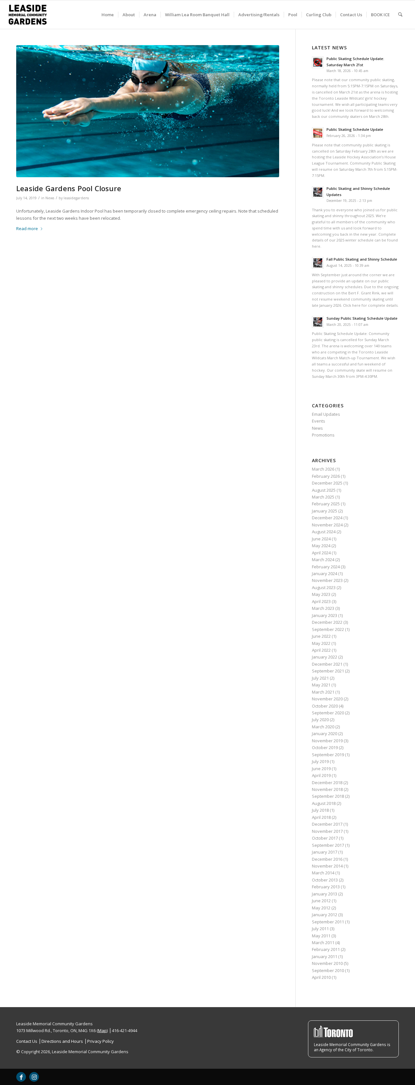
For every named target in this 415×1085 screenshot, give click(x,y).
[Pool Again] (147, 111)
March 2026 (323, 469)
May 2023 (321, 594)
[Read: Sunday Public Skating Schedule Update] (318, 322)
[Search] (400, 14)
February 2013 (326, 887)
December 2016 (327, 859)
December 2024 (327, 518)
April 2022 (321, 650)
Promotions (323, 435)
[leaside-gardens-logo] (27, 14)
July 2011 (320, 928)
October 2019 (325, 747)
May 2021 (321, 685)
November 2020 (327, 699)
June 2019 (321, 768)
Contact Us (26, 1041)
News (49, 198)
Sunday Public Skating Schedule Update (361, 318)
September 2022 (328, 629)
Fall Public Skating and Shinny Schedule (361, 259)
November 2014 (327, 866)
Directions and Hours (62, 1041)
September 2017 (328, 845)
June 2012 (321, 901)
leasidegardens (76, 198)
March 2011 (323, 942)
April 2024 (321, 553)
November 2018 (327, 789)
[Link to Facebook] (21, 1077)
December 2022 (327, 622)
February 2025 (326, 504)
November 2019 (327, 741)
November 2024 (327, 525)
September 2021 (328, 671)
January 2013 (324, 894)
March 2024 (323, 559)
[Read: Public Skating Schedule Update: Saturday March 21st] (318, 62)
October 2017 (325, 838)
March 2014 (323, 873)
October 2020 (325, 706)
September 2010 (328, 970)
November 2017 (327, 831)
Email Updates (326, 414)
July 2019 (320, 761)
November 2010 (327, 963)
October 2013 (325, 880)
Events (318, 421)
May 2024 (321, 546)
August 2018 (324, 803)
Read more (27, 228)
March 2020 (323, 727)
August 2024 (324, 532)
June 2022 (321, 636)
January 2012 (324, 915)
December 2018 (327, 782)
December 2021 (327, 664)
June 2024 (321, 539)
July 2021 (320, 678)
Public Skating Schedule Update (354, 129)
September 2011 (328, 922)
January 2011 (324, 956)
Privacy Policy (100, 1041)
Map (102, 1030)
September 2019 (328, 755)
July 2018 (320, 810)
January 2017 (324, 852)
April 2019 (321, 775)
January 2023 (324, 615)
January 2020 (324, 733)
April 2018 (321, 817)
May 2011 (321, 936)
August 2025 (324, 490)
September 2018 (328, 796)
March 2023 (323, 608)
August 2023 (324, 587)
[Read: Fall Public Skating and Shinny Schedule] (318, 263)
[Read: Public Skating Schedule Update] (318, 133)
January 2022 (324, 657)
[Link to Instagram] (34, 1077)
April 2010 (321, 977)
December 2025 (327, 483)
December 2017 (327, 824)
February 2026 (326, 476)
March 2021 (323, 692)
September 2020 (328, 713)
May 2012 (321, 908)
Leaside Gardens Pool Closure (68, 188)
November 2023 (327, 580)
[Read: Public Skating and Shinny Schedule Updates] (318, 192)
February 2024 (326, 567)
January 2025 (324, 511)
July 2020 (320, 719)
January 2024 (324, 573)
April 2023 (321, 601)
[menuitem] (107, 14)
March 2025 (323, 497)
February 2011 (326, 949)
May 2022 (321, 643)
